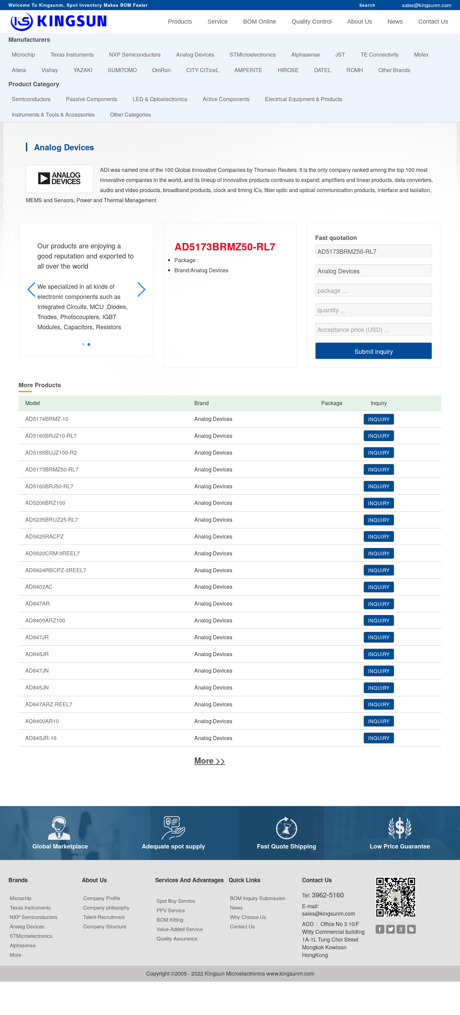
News (395, 21)
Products (180, 21)
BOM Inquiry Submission (260, 895)
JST (343, 54)
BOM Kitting (172, 917)
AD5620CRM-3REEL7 (52, 553)
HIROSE (291, 70)
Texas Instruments (75, 54)
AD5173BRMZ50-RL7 (51, 469)
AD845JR (37, 654)
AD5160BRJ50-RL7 (49, 486)
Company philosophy (109, 905)
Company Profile (104, 895)
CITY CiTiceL (205, 70)
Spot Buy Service (178, 898)
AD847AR (37, 603)
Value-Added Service (182, 926)
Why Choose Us (251, 914)
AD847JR (37, 637)
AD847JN (37, 670)
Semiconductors (34, 99)
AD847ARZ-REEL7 (48, 704)
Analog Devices (198, 54)
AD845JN (37, 687)
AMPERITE (251, 70)
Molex (424, 54)
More (18, 952)
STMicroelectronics (255, 54)
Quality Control (312, 21)
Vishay (52, 70)
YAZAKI (85, 70)
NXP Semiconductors (138, 54)
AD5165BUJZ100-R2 (51, 452)
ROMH (357, 70)
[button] (83, 344)
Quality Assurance (179, 936)
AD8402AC (39, 586)
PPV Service (173, 907)
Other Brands (397, 70)
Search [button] (367, 5)
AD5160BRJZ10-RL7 (51, 435)
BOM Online (259, 21)
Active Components (229, 99)
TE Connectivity (382, 54)
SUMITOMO (125, 70)
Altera (22, 70)
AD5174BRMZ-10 (46, 419)
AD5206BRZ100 (45, 502)
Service (217, 21)
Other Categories (133, 114)
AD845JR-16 (41, 738)
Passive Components (94, 99)
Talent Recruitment (107, 914)
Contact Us (433, 21)
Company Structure (107, 924)
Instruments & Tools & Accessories (56, 114)
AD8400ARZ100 (45, 620)
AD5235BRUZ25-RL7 (51, 519)
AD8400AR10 (42, 721)
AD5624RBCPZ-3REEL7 (55, 570)
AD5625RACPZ (44, 536)
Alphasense (308, 54)
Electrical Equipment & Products (306, 99)
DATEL (325, 70)
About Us (359, 21)
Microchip (26, 54)
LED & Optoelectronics (162, 99)
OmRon (164, 70)
